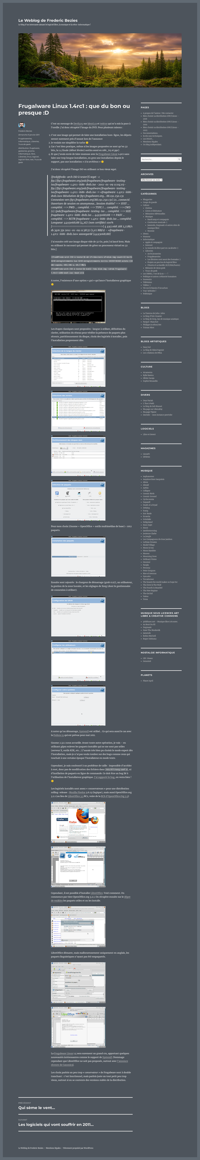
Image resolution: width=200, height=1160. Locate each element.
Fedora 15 (58, 735)
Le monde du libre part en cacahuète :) (161, 248)
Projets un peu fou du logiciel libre (162, 262)
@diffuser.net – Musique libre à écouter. (160, 622)
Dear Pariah (148, 400)
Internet (149, 245)
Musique (149, 216)
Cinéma (148, 208)
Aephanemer (148, 476)
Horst (145, 528)
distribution (23, 148)
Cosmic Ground (149, 496)
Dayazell (146, 502)
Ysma (145, 599)
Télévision (147, 282)
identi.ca (92, 123)
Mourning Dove (150, 556)
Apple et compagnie (153, 242)
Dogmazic (147, 627)
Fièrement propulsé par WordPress (78, 1148)
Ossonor (146, 562)
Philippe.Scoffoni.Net (152, 325)
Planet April (148, 681)
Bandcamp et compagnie (158, 219)
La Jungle (147, 536)
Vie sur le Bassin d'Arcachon (155, 288)
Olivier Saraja (148, 378)
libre (33, 154)
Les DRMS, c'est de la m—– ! (155, 274)
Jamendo (147, 633)
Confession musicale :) (157, 222)
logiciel (35, 157)
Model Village (149, 545)
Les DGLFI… (148, 139)
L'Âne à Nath (148, 403)
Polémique (147, 294)
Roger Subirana (149, 639)
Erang (145, 511)
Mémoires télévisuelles (155, 214)
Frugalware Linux (108, 154)
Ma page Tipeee (149, 412)
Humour (146, 236)
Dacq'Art (147, 347)
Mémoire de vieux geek (155, 268)
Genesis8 (147, 661)
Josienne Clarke (149, 533)
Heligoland (148, 522)
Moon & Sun (148, 548)
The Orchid (148, 593)
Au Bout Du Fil (149, 624)
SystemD (84, 731)
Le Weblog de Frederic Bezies (48, 20)
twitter (103, 123)
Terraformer (148, 579)
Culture (146, 205)
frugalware (34, 148)
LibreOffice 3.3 (75, 796)
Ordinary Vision (150, 559)
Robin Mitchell (149, 636)
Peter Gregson (149, 571)
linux (29, 157)
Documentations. (150, 133)
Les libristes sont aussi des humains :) (164, 259)
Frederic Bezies (25, 131)
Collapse (146, 491)
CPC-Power (148, 658)
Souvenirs (147, 279)
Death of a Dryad (150, 505)
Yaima (145, 596)
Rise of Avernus (149, 573)
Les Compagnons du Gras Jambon (157, 539)
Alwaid (146, 485)
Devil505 (78, 123)
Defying (146, 508)
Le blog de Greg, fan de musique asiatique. (161, 319)
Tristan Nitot (148, 327)
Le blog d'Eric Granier (152, 316)
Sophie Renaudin (150, 381)
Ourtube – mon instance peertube (157, 415)
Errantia (146, 516)
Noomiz (150, 231)
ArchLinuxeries (154, 254)
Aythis (146, 488)
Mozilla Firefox (77, 792)
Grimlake (147, 519)
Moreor (146, 553)
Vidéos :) (147, 285)
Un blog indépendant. (152, 144)
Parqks (146, 565)
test (31, 159)
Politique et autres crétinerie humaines (159, 276)
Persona (146, 568)
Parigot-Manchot (150, 322)
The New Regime (150, 591)
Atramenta (147, 372)
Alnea (145, 482)
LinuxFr (146, 454)
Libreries (35, 141)
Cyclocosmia (148, 499)
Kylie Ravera (148, 375)
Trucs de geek (24, 144)
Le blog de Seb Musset (152, 406)
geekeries (22, 151)
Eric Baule (147, 513)
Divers (146, 234)
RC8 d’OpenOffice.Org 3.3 (114, 796)
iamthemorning (150, 531)
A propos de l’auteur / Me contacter (158, 113)
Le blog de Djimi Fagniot (153, 350)
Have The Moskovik (151, 630)
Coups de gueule (150, 202)
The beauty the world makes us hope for (160, 582)
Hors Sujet (147, 525)
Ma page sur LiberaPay (152, 409)
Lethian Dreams (150, 542)
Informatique (24, 141)
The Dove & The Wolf (152, 585)
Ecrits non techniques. (152, 136)
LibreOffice (97, 893)
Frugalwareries (25, 138)
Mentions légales (150, 142)
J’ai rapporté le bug (104, 777)
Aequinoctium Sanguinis (153, 479)
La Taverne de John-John (154, 313)
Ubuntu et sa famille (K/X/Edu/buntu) (163, 265)
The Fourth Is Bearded (152, 588)
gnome (31, 151)
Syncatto (147, 576)
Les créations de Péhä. (152, 353)
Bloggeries (147, 199)
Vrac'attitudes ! (149, 291)
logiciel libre (23, 159)
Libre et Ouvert (149, 434)
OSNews (146, 457)
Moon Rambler (149, 551)
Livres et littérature (153, 211)
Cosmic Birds (148, 493)
